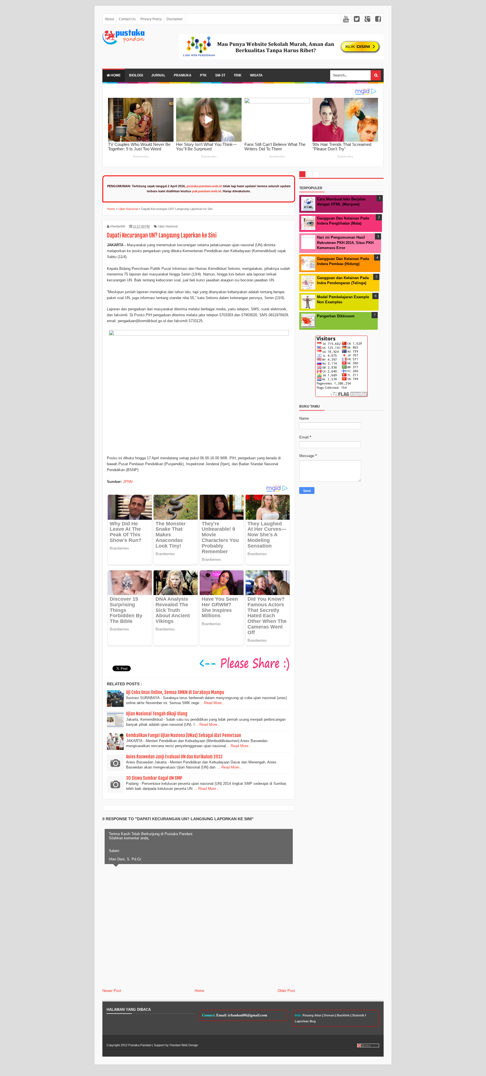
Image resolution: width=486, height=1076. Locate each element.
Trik (238, 75)
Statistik (358, 1015)
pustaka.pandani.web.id (204, 186)
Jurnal (158, 75)
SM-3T (220, 75)
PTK (203, 75)
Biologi (136, 75)
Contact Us (127, 19)
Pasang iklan (312, 1015)
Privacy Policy (151, 19)
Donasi (329, 1015)
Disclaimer (174, 19)
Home (115, 75)
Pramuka (183, 75)
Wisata (256, 75)
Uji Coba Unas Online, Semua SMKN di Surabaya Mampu (175, 692)
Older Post (286, 991)
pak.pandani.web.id (206, 191)
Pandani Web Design (184, 1045)
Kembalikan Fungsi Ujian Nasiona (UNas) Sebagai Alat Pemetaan (183, 735)
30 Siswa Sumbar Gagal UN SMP (154, 778)
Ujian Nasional (167, 226)
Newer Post (111, 991)
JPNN (127, 482)
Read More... (214, 703)
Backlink (343, 1015)
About (109, 19)
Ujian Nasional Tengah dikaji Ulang (156, 713)
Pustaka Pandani (139, 1045)
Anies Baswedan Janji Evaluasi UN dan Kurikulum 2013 (174, 756)
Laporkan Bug (305, 1021)
